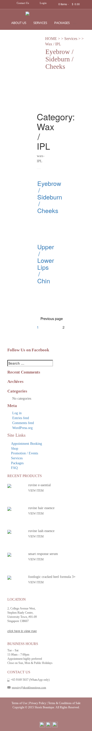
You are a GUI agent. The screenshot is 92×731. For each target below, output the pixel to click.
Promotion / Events (24, 453)
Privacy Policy (37, 703)
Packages (62, 22)
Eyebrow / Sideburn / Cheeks (49, 197)
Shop (81, 22)
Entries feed (20, 418)
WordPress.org (22, 428)
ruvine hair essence (41, 508)
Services (40, 22)
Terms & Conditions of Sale (64, 703)
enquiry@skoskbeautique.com (29, 687)
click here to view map (22, 631)
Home (51, 38)
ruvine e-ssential (39, 485)
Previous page (51, 318)
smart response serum (43, 554)
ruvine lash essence (41, 531)
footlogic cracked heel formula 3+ (52, 577)
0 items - (69, 4)
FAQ (14, 468)
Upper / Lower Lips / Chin (45, 263)
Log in (17, 413)
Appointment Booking (26, 444)
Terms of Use (19, 703)
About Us (18, 22)
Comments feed (23, 423)
